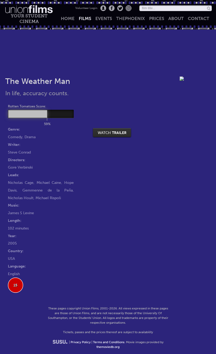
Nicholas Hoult (20, 197)
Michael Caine (49, 182)
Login (103, 8)
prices (156, 18)
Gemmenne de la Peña (47, 190)
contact (198, 18)
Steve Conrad (19, 152)
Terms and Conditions (108, 342)
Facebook (112, 8)
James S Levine (21, 213)
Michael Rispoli (48, 197)
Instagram (128, 8)
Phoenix (130, 18)
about (176, 18)
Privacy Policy (81, 342)
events (103, 18)
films (85, 18)
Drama (30, 137)
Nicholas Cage (20, 182)
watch (112, 132)
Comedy (15, 137)
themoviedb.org (108, 347)
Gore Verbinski (20, 167)
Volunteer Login (86, 8)
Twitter (120, 8)
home (68, 18)
